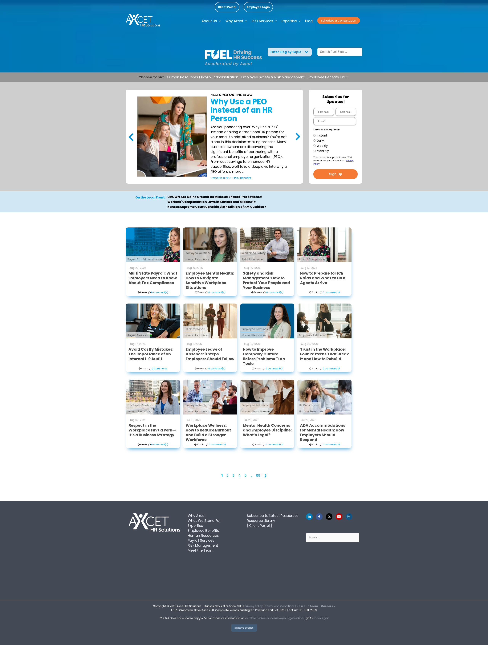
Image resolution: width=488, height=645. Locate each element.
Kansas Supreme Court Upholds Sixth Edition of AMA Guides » (216, 207)
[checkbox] (334, 143)
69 (258, 475)
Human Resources (182, 77)
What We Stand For (204, 520)
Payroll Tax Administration (145, 259)
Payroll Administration (219, 77)
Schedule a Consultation (338, 20)
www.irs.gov (320, 618)
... (251, 475)
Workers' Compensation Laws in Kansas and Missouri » (211, 202)
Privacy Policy (254, 606)
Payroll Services (138, 335)
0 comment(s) (159, 292)
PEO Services (262, 20)
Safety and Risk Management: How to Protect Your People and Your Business (266, 280)
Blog (309, 20)
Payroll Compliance (312, 259)
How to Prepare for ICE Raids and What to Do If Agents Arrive (323, 278)
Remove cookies (244, 627)
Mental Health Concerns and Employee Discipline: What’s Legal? (267, 430)
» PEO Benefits (241, 178)
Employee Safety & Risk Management (273, 77)
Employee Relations (198, 253)
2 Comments (159, 368)
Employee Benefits (323, 77)
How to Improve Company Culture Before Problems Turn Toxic (264, 356)
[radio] (334, 135)
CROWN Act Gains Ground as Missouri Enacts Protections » (214, 197)
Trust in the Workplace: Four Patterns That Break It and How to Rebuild (324, 354)
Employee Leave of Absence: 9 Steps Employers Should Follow (210, 354)
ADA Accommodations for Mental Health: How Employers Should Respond (322, 432)
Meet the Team (201, 550)
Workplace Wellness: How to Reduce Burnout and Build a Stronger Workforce (208, 432)
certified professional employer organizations (274, 618)
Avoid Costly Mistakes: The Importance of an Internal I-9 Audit (150, 354)
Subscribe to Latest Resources (273, 515)
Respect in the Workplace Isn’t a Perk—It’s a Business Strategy (152, 430)
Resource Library (261, 520)
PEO (345, 77)
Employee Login (258, 7)
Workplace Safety (254, 253)
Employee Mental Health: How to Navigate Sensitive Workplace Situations (210, 280)
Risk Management (254, 259)
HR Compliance (195, 329)
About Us (209, 20)
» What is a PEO (220, 178)
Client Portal (227, 7)
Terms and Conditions (280, 606)
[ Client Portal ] (259, 525)
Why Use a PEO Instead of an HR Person (241, 110)
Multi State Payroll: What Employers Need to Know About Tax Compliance (152, 278)
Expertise (289, 20)
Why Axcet (234, 20)
